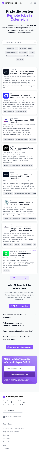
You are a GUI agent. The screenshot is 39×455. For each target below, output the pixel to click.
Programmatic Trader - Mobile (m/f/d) (22, 149)
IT (16, 48)
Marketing (23, 48)
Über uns (6, 435)
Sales (30, 48)
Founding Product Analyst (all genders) (21, 203)
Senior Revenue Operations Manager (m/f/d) (21, 176)
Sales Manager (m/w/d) (22, 121)
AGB (4, 445)
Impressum (6, 438)
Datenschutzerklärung (21, 380)
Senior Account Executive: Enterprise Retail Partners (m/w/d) (21, 229)
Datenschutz (7, 442)
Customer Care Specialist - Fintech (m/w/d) (22, 97)
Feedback (6, 449)
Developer (10, 48)
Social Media (23, 52)
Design (32, 52)
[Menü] (35, 3)
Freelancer (9, 56)
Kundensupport (20, 56)
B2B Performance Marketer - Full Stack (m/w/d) (22, 73)
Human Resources (11, 52)
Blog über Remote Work (11, 431)
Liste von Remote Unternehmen (13, 428)
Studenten (30, 56)
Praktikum (20, 59)
